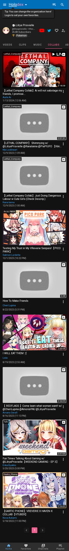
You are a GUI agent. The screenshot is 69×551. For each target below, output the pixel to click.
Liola (5, 357)
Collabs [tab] (53, 44)
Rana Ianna (9, 202)
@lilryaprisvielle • (20, 29)
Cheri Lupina (9, 305)
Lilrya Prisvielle (24, 25)
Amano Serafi (10, 412)
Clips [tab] (22, 44)
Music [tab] (37, 44)
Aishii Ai (7, 97)
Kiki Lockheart (10, 149)
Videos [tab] (7, 44)
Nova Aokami (10, 517)
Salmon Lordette (11, 255)
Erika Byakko (9, 465)
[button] (18, 4)
